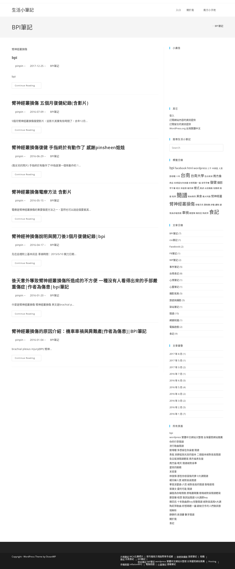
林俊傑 (184, 188)
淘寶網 (216, 188)
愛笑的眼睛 (175, 467)
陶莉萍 (206, 213)
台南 (185, 175)
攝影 (220, 182)
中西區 (215, 168)
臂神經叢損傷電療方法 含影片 (42, 192)
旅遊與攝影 (175, 300)
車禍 (185, 212)
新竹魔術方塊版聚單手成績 (160, 556)
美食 (199, 196)
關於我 (173, 519)
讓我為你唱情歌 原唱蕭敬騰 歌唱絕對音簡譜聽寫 (195, 493)
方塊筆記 (124, 557)
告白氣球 (209, 176)
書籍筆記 (171, 564)
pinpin (19, 66)
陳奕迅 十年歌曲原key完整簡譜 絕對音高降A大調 (195, 501)
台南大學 (197, 176)
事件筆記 (174, 266)
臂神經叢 (216, 196)
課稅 (217, 204)
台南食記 (174, 273)
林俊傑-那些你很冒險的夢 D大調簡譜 (188, 476)
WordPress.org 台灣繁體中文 (184, 128)
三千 (209, 168)
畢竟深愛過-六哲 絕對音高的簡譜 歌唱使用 (191, 484)
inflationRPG (136, 564)
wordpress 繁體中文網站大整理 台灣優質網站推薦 (196, 437)
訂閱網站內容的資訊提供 (182, 120)
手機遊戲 (124, 564)
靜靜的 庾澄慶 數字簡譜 (181, 514)
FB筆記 (173, 253)
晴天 (178, 188)
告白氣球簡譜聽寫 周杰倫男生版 (186, 458)
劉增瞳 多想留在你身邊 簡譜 (184, 450)
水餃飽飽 (209, 188)
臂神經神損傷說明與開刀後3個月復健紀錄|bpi (58, 236)
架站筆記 (174, 306)
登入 (171, 115)
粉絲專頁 (192, 196)
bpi (14, 57)
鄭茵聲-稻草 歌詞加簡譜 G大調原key (188, 497)
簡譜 (182, 195)
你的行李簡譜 (176, 441)
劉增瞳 (172, 176)
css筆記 (173, 240)
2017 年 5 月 (175, 360)
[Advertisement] (192, 76)
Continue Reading (27, 85)
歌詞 (202, 188)
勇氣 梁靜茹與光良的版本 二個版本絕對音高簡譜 (195, 454)
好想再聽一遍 (195, 183)
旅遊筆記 (192, 556)
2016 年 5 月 (175, 387)
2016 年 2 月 (175, 407)
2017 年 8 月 (175, 353)
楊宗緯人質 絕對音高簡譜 (182, 480)
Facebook (174, 246)
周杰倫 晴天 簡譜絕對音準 (183, 463)
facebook (181, 168)
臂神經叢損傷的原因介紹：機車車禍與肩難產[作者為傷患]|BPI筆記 (79, 331)
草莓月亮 (199, 204)
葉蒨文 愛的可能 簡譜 (180, 488)
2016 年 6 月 (175, 380)
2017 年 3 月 (175, 367)
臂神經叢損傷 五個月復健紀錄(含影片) (50, 103)
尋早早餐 (205, 183)
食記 (214, 212)
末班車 (173, 471)
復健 (213, 182)
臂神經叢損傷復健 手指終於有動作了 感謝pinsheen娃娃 (68, 147)
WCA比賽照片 (136, 556)
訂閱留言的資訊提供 (180, 124)
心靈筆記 (174, 286)
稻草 (174, 196)
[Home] (210, 26)
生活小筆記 (23, 10)
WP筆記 (173, 260)
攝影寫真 (174, 293)
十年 (178, 176)
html (190, 168)
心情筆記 (174, 280)
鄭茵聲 (192, 213)
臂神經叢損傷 (182, 204)
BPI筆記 (219, 26)
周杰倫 (217, 176)
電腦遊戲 (174, 326)
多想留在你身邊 (181, 183)
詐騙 (213, 204)
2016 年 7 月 (175, 373)
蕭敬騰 (207, 204)
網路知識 (174, 320)
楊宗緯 (190, 188)
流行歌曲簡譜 (176, 445)
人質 (221, 168)
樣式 (196, 188)
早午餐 (172, 188)
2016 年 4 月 (175, 393)
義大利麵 (207, 196)
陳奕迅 (199, 213)
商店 (171, 183)
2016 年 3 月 (175, 400)
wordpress (200, 168)
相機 (202, 556)
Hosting (212, 561)
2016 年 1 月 (175, 414)
